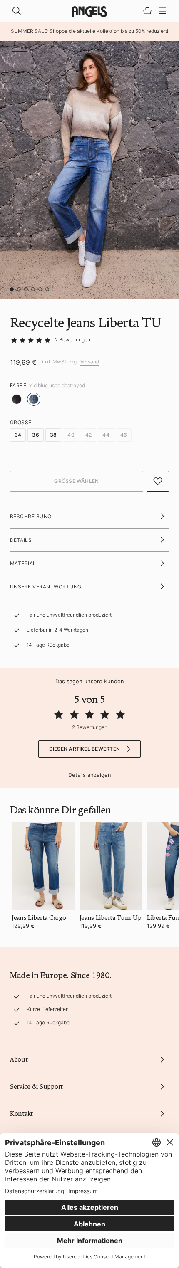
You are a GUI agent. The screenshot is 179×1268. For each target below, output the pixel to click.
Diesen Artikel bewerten (84, 749)
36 (35, 435)
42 (88, 435)
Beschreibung (31, 516)
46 (123, 435)
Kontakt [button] (21, 1113)
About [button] (19, 1059)
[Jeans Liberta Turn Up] (111, 866)
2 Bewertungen (72, 339)
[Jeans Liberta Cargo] (43, 866)
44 (105, 435)
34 (18, 435)
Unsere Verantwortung (46, 586)
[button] (162, 10)
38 (53, 435)
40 (70, 435)
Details (21, 540)
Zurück (19, 48)
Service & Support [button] (36, 1086)
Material (23, 563)
